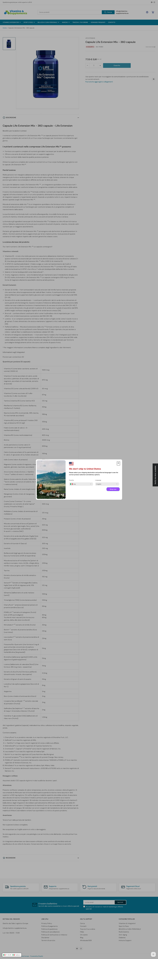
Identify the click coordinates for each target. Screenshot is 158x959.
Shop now (113, 489)
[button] (11, 955)
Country (71, 480)
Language (98, 480)
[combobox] (73, 484)
